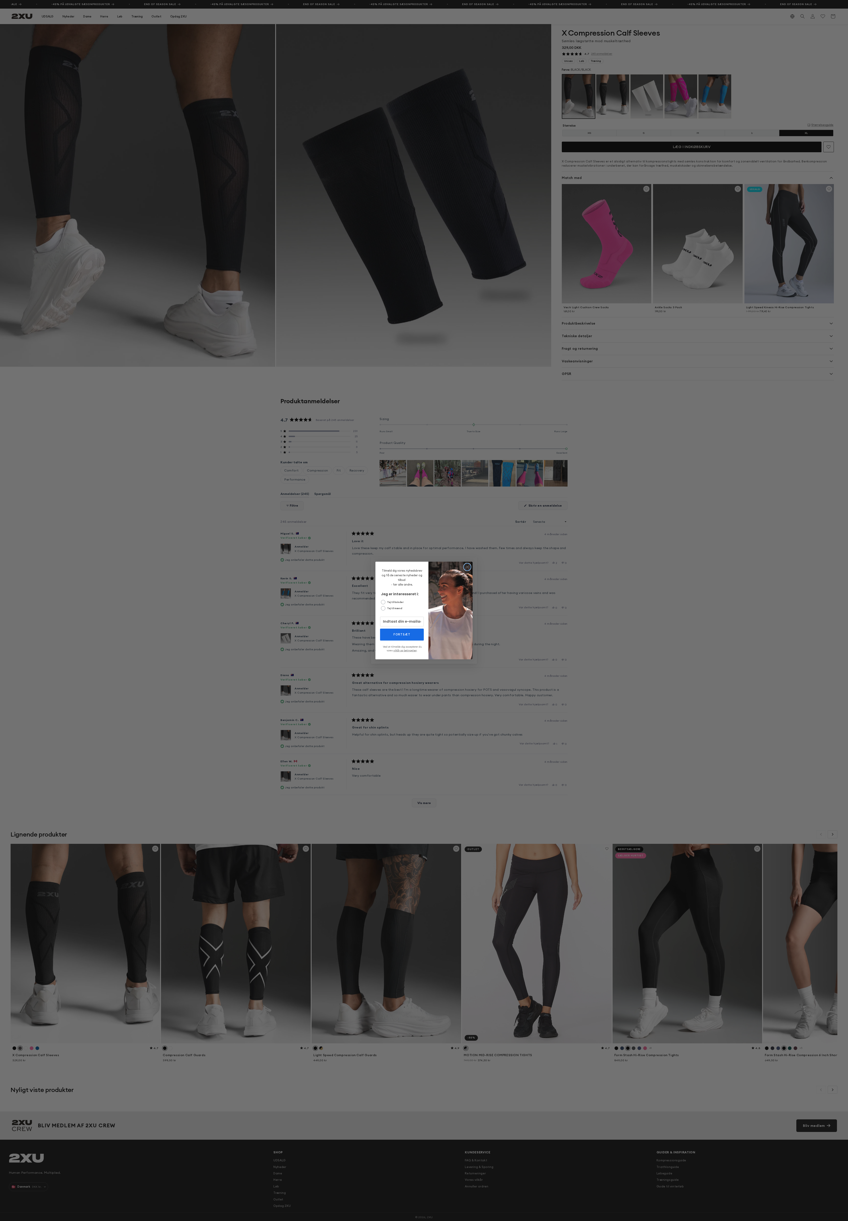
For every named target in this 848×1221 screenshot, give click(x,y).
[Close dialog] (467, 567)
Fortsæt (402, 634)
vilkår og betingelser (404, 650)
